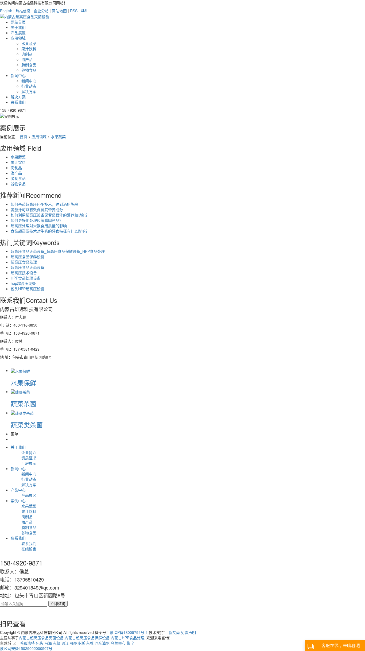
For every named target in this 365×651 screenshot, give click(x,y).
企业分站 (41, 10)
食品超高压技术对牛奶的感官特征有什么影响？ (50, 231)
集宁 (130, 643)
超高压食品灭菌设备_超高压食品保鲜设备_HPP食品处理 (58, 251)
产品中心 (18, 490)
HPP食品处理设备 (26, 278)
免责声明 (188, 632)
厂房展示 (28, 463)
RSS (73, 10)
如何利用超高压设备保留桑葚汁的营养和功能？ (50, 215)
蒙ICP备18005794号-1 (129, 632)
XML (84, 10)
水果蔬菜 (28, 43)
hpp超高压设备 (23, 283)
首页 (23, 136)
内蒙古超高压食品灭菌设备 (41, 637)
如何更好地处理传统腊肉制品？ (37, 220)
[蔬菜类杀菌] (22, 412)
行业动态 (28, 86)
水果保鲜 (23, 382)
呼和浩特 (27, 643)
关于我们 (18, 27)
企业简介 (28, 452)
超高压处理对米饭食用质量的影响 (39, 225)
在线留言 (28, 548)
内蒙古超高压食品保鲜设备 (87, 637)
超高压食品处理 (24, 262)
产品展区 (18, 32)
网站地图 (59, 10)
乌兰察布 (118, 643)
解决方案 (28, 91)
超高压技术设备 (24, 272)
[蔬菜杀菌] (20, 391)
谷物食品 (28, 70)
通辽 (65, 643)
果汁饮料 (28, 48)
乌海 (48, 643)
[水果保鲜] (20, 370)
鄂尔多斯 (77, 643)
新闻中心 (18, 75)
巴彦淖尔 (102, 643)
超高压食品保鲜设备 (27, 256)
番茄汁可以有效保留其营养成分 (37, 209)
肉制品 (27, 54)
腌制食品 (28, 64)
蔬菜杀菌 (23, 403)
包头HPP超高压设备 (27, 288)
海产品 (27, 59)
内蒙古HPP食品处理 (127, 637)
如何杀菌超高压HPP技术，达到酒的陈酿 (44, 204)
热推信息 (22, 10)
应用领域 (18, 38)
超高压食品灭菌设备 (27, 267)
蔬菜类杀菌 (27, 424)
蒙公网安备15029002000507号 (26, 648)
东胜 (90, 643)
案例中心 (18, 500)
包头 (39, 643)
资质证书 (28, 457)
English (6, 10)
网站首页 (18, 22)
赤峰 (56, 643)
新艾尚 (174, 632)
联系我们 (18, 102)
